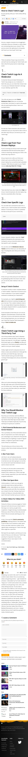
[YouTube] (21, 573)
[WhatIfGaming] (14, 2)
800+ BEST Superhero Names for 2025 (17, 678)
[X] (19, 573)
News (10, 697)
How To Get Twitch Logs (12, 547)
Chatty (17, 342)
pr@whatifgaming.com (20, 733)
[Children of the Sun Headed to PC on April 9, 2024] (4, 709)
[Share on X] (7, 19)
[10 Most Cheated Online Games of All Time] (4, 674)
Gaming (10, 669)
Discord (3, 487)
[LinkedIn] (24, 573)
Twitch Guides (21, 547)
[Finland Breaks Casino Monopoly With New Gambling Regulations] (4, 696)
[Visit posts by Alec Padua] (2, 573)
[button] (2, 2)
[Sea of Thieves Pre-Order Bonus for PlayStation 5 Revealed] (4, 715)
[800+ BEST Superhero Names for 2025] (4, 680)
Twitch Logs (4, 548)
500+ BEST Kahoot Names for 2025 (17, 685)
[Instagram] (22, 573)
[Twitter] (19, 742)
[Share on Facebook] (5, 19)
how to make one (11, 322)
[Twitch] (26, 573)
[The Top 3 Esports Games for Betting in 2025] (4, 667)
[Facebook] (17, 573)
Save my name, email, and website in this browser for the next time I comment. (14, 651)
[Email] (9, 19)
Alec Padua (7, 21)
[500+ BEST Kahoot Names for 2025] (4, 687)
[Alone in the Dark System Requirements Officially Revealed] (4, 702)
